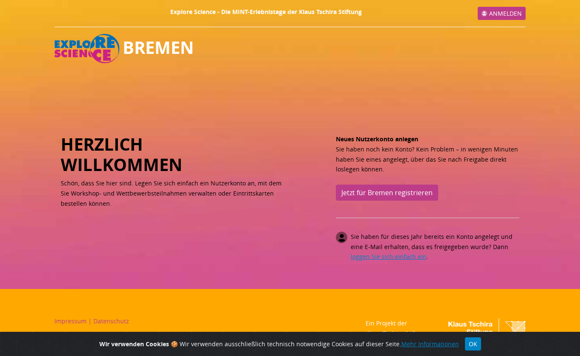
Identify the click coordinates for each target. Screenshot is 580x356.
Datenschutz (111, 321)
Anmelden (504, 13)
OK (473, 344)
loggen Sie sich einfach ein (389, 256)
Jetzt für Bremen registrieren (387, 192)
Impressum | (73, 321)
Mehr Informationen (430, 344)
